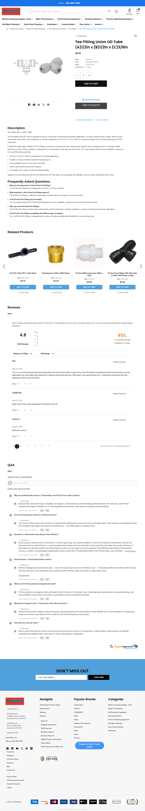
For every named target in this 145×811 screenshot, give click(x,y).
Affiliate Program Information (51, 739)
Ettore (76, 716)
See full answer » (130, 551)
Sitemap (43, 712)
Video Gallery (46, 743)
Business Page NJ (47, 732)
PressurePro (78, 727)
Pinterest (10, 763)
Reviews (43, 716)
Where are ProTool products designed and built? (35, 584)
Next (141, 266)
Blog (8, 766)
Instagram (10, 755)
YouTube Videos (12, 759)
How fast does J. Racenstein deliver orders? (33, 559)
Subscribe (99, 677)
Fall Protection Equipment (70, 19)
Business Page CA (47, 736)
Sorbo (76, 734)
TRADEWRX (78, 712)
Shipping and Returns (48, 725)
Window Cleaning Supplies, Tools (17, 19)
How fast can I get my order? (26, 623)
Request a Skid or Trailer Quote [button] (89, 745)
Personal (12, 780)
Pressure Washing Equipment (120, 19)
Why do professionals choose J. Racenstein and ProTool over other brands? (47, 495)
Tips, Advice (85, 24)
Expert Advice (45, 708)
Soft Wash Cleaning (11, 24)
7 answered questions (84, 120)
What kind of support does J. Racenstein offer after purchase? (40, 603)
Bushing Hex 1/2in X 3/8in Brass (56, 273)
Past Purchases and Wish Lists (52, 746)
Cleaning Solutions (94, 19)
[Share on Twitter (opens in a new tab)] (28, 384)
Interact (99, 24)
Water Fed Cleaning (45, 19)
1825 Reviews (25, 344)
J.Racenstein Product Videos (50, 705)
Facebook (10, 752)
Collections (53, 24)
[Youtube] (17, 748)
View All (76, 738)
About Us (44, 721)
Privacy (9, 776)
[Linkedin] (31, 748)
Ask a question (102, 120)
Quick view (24, 292)
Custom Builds (69, 24)
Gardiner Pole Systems (82, 723)
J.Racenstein (78, 705)
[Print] (39, 105)
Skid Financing (46, 728)
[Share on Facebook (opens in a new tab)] (22, 384)
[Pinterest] (48, 105)
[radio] (73, 333)
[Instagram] (12, 748)
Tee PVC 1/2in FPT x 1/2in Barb (23, 273)
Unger (76, 719)
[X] (43, 105)
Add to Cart (91, 83)
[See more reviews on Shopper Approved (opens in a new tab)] (33, 384)
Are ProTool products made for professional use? (35, 515)
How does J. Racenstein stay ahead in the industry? (36, 534)
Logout (9, 787)
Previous (4, 266)
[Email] (34, 105)
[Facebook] (29, 105)
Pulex (76, 730)
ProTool (76, 708)
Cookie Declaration (13, 784)
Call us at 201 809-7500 (14, 741)
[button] (42, 510)
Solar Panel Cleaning (34, 24)
